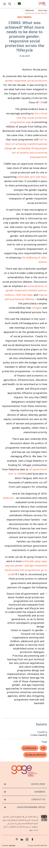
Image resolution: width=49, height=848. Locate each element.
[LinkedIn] (22, 839)
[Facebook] (32, 839)
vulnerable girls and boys (31, 176)
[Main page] (43, 4)
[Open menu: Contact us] (24, 799)
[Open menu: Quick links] (24, 784)
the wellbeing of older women (34, 259)
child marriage (23, 294)
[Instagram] (27, 839)
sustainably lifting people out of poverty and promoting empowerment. (29, 153)
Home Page (42, 10)
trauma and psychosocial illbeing (26, 297)
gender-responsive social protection (26, 80)
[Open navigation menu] (4, 4)
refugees (37, 307)
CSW (41, 102)
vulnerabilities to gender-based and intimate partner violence (26, 290)
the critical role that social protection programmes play (28, 118)
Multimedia (29, 10)
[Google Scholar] (16, 839)
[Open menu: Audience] (24, 792)
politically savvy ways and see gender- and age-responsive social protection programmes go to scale (26, 568)
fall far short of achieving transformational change (25, 144)
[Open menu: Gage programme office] (24, 807)
